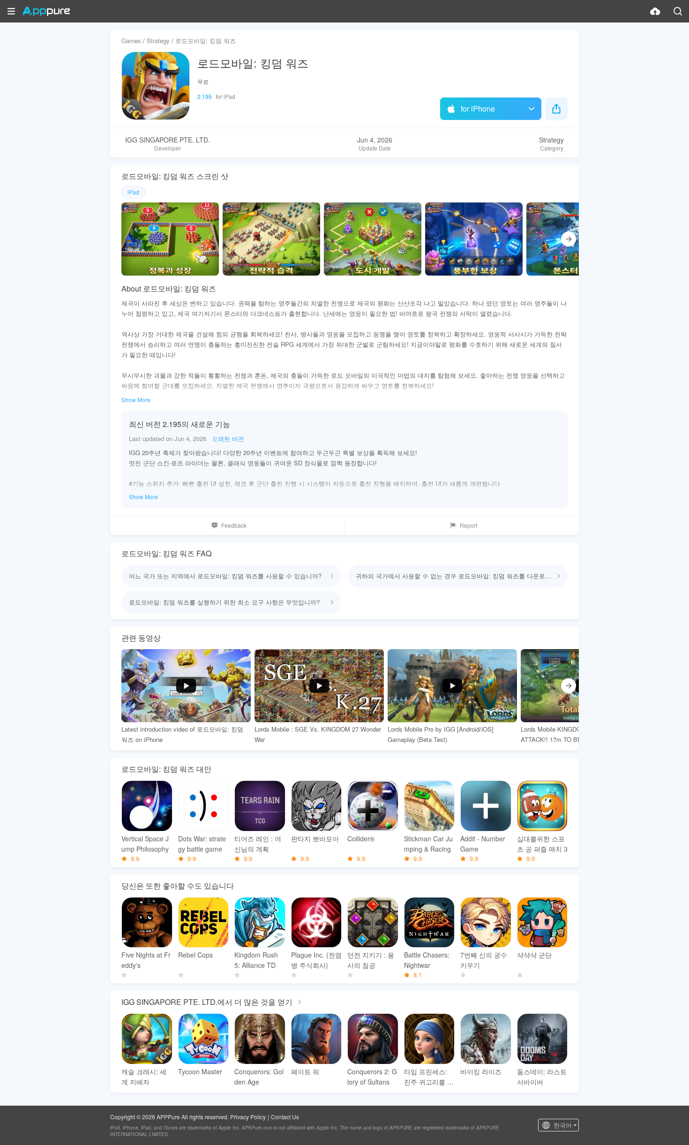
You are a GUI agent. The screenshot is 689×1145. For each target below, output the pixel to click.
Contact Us (285, 1117)
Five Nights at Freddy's (146, 960)
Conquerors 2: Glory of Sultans (372, 1076)
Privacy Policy (248, 1117)
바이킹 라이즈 (481, 1071)
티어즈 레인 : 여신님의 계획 (257, 843)
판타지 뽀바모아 (315, 838)
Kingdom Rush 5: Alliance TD (256, 960)
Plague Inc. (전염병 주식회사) (316, 960)
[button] (11, 11)
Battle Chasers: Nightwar (426, 960)
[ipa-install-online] (655, 11)
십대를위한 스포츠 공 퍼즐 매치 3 (542, 843)
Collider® (360, 838)
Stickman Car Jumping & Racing (428, 843)
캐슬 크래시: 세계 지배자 (143, 1076)
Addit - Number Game (482, 843)
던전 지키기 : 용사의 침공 (370, 960)
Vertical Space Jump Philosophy (145, 843)
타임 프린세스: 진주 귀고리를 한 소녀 (429, 1077)
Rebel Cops (195, 954)
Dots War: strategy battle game (202, 843)
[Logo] (46, 11)
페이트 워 (305, 1071)
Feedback (234, 525)
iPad (133, 192)
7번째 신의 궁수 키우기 (483, 960)
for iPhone (478, 108)
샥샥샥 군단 (534, 954)
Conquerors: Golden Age (259, 1076)
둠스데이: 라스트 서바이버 (542, 1076)
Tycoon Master (200, 1071)
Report (468, 525)
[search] (678, 11)
